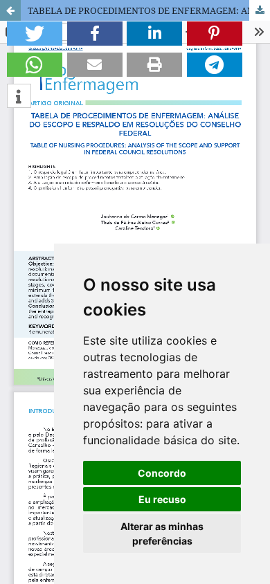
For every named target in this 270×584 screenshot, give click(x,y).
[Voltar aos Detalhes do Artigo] (10, 10)
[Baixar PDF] (259, 10)
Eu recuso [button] (162, 499)
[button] (34, 33)
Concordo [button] (162, 473)
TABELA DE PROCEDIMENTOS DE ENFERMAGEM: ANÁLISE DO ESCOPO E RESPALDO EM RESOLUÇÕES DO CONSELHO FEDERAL (149, 10)
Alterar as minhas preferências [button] (162, 533)
